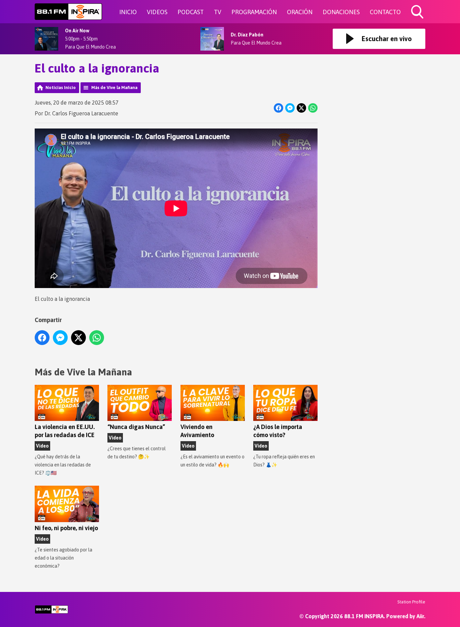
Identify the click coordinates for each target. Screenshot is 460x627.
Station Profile (411, 601)
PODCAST (190, 12)
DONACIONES (341, 12)
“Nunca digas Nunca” (136, 426)
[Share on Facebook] (278, 108)
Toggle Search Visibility (417, 19)
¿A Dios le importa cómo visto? (277, 430)
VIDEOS (157, 12)
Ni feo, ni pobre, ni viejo (66, 528)
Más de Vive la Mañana (114, 87)
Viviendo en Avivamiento (197, 430)
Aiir (420, 616)
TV (217, 12)
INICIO (128, 12)
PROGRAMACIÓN (254, 12)
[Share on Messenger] (290, 108)
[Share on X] (301, 108)
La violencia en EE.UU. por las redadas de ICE (65, 430)
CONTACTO (385, 12)
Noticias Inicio (60, 87)
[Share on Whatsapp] (313, 108)
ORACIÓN (300, 12)
